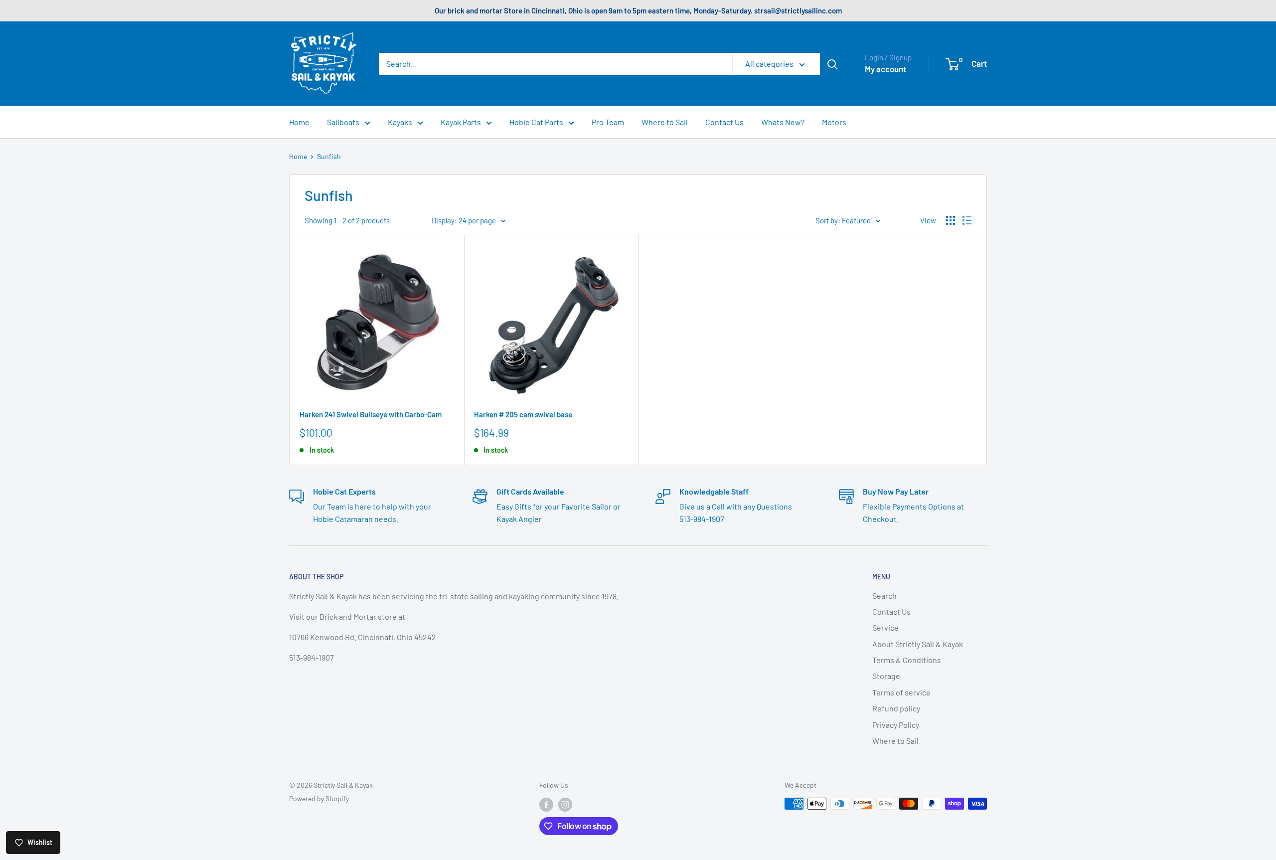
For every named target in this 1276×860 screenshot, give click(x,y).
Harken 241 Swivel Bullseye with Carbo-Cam (371, 414)
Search (884, 595)
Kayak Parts (461, 122)
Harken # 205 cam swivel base (523, 414)
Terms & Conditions (906, 660)
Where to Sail (664, 122)
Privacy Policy (895, 724)
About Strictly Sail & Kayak (917, 644)
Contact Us (724, 122)
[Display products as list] (966, 220)
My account (885, 69)
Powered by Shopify (319, 798)
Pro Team (608, 122)
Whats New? (782, 122)
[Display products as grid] (950, 220)
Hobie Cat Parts (536, 122)
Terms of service (901, 692)
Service (885, 627)
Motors (834, 122)
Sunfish (329, 156)
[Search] (832, 64)
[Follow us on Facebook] (546, 805)
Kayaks (400, 122)
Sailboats (343, 122)
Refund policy (896, 708)
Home (299, 122)
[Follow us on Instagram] (565, 805)
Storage (886, 676)
